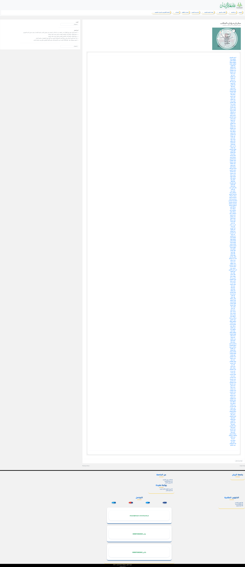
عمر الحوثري (232, 231)
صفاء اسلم (233, 331)
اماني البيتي (233, 93)
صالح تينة (233, 424)
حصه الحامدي (233, 429)
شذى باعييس (233, 173)
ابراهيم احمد (233, 329)
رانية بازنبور (232, 143)
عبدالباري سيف (233, 192)
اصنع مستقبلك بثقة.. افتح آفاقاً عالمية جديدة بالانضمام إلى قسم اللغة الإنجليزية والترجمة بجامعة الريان (55, 40)
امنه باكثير (233, 337)
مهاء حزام (233, 273)
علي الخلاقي (233, 445)
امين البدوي (232, 96)
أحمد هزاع (233, 78)
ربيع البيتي (233, 144)
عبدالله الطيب (233, 207)
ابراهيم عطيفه (233, 64)
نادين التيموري (233, 279)
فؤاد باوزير (233, 254)
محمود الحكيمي (232, 265)
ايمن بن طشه (233, 109)
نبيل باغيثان (232, 291)
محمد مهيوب (233, 263)
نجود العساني (233, 292)
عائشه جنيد (232, 191)
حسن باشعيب (233, 323)
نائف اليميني (233, 363)
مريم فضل (233, 287)
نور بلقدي (233, 295)
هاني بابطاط (233, 299)
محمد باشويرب (233, 390)
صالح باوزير (233, 184)
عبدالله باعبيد (233, 402)
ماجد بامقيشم (233, 369)
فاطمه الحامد (233, 242)
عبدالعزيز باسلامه (233, 205)
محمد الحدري (233, 381)
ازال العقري (232, 85)
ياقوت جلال (233, 307)
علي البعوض (233, 328)
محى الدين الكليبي (233, 270)
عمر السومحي (233, 233)
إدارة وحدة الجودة (195, 12)
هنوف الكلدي (233, 303)
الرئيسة (240, 12)
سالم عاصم (233, 342)
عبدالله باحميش (233, 434)
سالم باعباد (232, 154)
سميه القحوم (233, 172)
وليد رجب (233, 365)
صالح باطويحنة (233, 183)
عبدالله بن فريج (233, 347)
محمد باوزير (232, 397)
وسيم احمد (232, 440)
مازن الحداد (232, 373)
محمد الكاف (232, 437)
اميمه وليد (233, 418)
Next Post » (242, 465)
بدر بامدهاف (233, 112)
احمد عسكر (232, 73)
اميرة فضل (233, 427)
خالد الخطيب (233, 133)
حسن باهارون (233, 128)
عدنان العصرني (233, 426)
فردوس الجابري (232, 246)
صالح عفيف (232, 186)
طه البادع (233, 189)
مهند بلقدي (233, 274)
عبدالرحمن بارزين (233, 344)
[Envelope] (131, 502)
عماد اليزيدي (233, 228)
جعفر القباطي (233, 400)
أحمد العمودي (233, 398)
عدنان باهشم (233, 217)
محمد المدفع (233, 384)
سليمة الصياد (233, 167)
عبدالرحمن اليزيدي (233, 202)
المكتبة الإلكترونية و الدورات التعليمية (162, 12)
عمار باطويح (232, 229)
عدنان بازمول (233, 215)
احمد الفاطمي (233, 70)
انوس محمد (232, 101)
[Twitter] (148, 502)
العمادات (177, 12)
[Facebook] (165, 502)
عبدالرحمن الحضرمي (233, 201)
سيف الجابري (233, 320)
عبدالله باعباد (233, 209)
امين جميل (233, 98)
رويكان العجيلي (233, 149)
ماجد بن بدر (232, 371)
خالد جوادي (232, 136)
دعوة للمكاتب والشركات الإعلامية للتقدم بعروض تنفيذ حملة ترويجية (62, 34)
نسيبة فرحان (233, 294)
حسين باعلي (233, 130)
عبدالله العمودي (232, 345)
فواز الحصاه (232, 255)
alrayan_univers (237, 25)
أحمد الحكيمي (233, 69)
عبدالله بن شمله (232, 318)
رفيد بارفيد (233, 147)
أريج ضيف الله (233, 82)
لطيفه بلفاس (233, 410)
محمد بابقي (232, 385)
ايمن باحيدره (233, 107)
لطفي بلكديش (233, 257)
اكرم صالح (233, 432)
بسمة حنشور (233, 115)
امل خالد (233, 439)
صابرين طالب (233, 178)
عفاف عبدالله (233, 220)
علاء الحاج (233, 223)
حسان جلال (233, 414)
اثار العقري (233, 65)
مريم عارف (233, 286)
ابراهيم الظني (233, 61)
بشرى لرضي (232, 118)
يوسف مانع (232, 368)
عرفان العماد (233, 218)
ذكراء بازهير (232, 141)
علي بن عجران (233, 225)
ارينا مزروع (233, 83)
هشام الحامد (233, 302)
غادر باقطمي (233, 236)
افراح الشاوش (233, 416)
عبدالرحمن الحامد (233, 199)
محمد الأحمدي (233, 377)
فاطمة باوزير (233, 239)
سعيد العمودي (233, 160)
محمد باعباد (232, 394)
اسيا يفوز (233, 86)
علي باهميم (232, 348)
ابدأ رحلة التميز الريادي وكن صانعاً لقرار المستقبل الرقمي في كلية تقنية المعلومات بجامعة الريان (56, 38)
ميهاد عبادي (233, 276)
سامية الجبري (233, 157)
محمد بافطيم (233, 395)
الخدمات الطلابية (185, 12)
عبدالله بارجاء (233, 316)
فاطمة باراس (233, 238)
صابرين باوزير (233, 176)
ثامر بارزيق (233, 120)
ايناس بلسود (233, 110)
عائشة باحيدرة (233, 324)
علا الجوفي (233, 421)
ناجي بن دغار (233, 278)
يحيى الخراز (232, 366)
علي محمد (233, 226)
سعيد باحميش (233, 162)
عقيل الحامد (232, 221)
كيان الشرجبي (233, 406)
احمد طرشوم (233, 72)
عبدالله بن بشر (233, 210)
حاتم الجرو (233, 122)
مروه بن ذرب (233, 283)
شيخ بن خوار (233, 175)
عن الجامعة (233, 12)
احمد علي (233, 75)
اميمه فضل (232, 94)
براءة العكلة (232, 114)
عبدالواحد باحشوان (233, 435)
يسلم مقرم (232, 310)
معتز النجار (233, 289)
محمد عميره (232, 262)
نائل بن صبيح (233, 281)
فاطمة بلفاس (233, 241)
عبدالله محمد (233, 403)
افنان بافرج (232, 88)
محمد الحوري (233, 358)
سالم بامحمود (233, 155)
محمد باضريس (233, 392)
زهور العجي (232, 151)
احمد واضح (233, 80)
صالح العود (233, 181)
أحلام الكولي (233, 67)
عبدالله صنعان (233, 212)
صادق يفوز (233, 180)
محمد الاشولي (233, 357)
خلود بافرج (233, 138)
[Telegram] (114, 502)
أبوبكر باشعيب (233, 334)
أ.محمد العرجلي (233, 57)
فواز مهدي (232, 355)
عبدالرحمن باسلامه (233, 204)
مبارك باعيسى (233, 374)
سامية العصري (233, 159)
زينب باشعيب (233, 339)
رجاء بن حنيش (233, 146)
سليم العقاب (233, 419)
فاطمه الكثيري (233, 353)
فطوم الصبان (233, 247)
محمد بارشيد (233, 389)
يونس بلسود (233, 315)
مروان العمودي (233, 361)
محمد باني (233, 360)
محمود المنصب (233, 266)
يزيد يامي (233, 308)
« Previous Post (86, 465)
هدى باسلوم (233, 300)
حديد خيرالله (232, 125)
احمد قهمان (233, 77)
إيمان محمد (232, 104)
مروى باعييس (233, 284)
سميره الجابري (233, 170)
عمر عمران (233, 234)
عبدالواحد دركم (233, 213)
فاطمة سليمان (233, 352)
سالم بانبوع (232, 340)
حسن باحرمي (233, 127)
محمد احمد (233, 376)
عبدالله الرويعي (233, 411)
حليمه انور (233, 442)
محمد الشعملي (233, 382)
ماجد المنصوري (233, 443)
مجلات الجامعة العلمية (208, 12)
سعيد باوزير (232, 165)
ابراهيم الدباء (233, 59)
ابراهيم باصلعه (233, 62)
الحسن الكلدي (233, 90)
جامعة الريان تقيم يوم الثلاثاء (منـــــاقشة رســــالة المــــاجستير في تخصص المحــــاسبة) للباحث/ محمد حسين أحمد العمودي (50, 32)
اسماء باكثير (233, 336)
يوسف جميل (233, 312)
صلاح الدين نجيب (232, 188)
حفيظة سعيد (233, 131)
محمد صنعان (233, 260)
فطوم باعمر (232, 249)
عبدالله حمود (233, 326)
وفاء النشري (233, 305)
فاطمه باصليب (233, 244)
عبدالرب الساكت (232, 196)
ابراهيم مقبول (233, 321)
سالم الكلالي (233, 152)
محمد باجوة (232, 387)
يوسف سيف (233, 313)
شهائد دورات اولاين (238, 460)
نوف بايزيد (233, 297)
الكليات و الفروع (222, 12)
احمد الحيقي (233, 423)
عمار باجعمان (233, 350)
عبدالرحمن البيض (233, 197)
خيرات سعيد (232, 139)
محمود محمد (233, 268)
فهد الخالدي (233, 250)
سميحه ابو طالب (232, 168)
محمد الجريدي (233, 379)
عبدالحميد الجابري (233, 194)
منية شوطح (232, 271)
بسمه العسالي (233, 117)
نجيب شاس (232, 408)
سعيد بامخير (233, 431)
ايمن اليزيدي (233, 106)
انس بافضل (232, 99)
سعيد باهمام (233, 163)
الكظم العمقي (233, 91)
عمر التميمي (233, 413)
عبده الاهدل (233, 405)
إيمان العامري (233, 102)
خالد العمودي (233, 135)
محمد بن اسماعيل (233, 258)
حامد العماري (233, 123)
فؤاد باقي (233, 252)
